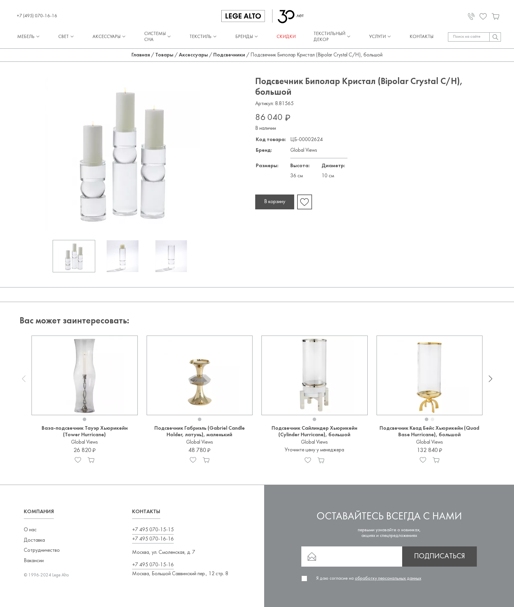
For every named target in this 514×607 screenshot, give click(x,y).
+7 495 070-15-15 (153, 529)
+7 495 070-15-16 (153, 565)
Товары (164, 55)
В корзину (274, 201)
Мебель (26, 36)
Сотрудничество (42, 550)
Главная (140, 55)
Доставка (34, 540)
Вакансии (34, 560)
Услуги (377, 36)
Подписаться (439, 556)
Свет (63, 36)
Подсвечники (229, 55)
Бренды (244, 36)
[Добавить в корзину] (91, 460)
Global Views (303, 150)
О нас (30, 529)
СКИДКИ (286, 36)
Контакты (421, 36)
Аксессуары (106, 36)
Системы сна (155, 36)
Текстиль (200, 36)
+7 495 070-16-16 (153, 539)
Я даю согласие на (368, 578)
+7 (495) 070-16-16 (37, 16)
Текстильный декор (329, 36)
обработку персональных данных (388, 578)
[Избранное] (78, 460)
